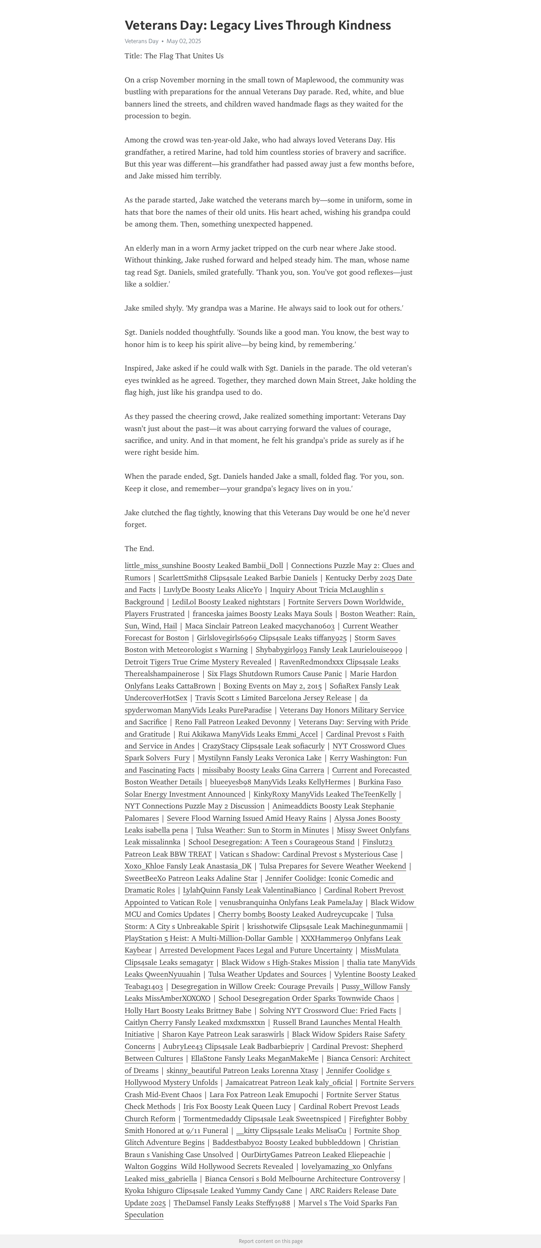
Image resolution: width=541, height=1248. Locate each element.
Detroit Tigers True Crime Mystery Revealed (198, 661)
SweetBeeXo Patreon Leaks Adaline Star (191, 878)
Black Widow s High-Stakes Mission (280, 962)
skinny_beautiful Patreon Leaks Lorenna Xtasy (242, 1070)
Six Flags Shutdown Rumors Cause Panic (275, 673)
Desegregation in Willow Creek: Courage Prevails (252, 986)
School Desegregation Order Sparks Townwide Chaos (306, 998)
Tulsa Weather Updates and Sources (267, 974)
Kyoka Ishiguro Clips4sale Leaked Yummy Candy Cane (213, 1190)
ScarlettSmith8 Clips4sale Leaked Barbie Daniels (237, 577)
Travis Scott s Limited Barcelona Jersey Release (273, 697)
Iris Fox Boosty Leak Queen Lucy (237, 1106)
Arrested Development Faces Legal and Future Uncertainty (256, 950)
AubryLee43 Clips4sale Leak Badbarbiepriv (233, 1046)
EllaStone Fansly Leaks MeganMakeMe (255, 1058)
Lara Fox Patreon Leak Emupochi (264, 1094)
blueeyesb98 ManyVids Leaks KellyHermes (280, 781)
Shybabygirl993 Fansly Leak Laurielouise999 (329, 649)
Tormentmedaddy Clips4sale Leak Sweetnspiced (262, 1118)
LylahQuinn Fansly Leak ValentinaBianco (249, 890)
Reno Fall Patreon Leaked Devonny (233, 721)
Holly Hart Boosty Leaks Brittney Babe (188, 1010)
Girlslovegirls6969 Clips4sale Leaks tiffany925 (272, 637)
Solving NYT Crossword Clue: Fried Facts (328, 1010)
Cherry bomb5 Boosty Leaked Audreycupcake (293, 914)
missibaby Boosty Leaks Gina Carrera (263, 770)
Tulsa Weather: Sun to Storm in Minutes (262, 830)
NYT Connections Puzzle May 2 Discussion (195, 806)
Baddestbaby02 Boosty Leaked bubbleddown (287, 1142)
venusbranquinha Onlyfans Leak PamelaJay (291, 902)
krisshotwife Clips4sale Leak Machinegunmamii (325, 926)
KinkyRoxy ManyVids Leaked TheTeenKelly (325, 794)
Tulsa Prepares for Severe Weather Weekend (333, 866)
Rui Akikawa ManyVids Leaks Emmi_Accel (248, 734)
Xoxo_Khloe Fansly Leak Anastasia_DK (188, 866)
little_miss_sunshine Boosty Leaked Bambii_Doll (204, 565)
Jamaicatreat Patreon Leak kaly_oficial (289, 1082)
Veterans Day (141, 41)
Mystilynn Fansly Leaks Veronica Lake (260, 757)
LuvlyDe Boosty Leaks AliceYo (213, 589)
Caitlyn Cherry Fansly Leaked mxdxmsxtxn (195, 1022)
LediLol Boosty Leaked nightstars (226, 601)
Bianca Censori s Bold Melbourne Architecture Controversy (302, 1178)
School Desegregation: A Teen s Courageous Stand (272, 842)
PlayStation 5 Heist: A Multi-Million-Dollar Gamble (209, 938)
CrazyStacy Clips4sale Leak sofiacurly (263, 746)
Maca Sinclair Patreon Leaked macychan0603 (260, 626)
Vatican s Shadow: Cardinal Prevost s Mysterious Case (309, 854)
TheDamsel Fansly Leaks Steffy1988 (232, 1202)
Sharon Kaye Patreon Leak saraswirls (223, 1034)
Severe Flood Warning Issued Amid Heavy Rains (246, 818)
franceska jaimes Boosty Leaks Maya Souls (262, 613)
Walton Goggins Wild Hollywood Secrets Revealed (209, 1166)
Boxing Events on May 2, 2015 (273, 686)
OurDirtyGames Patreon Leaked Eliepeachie (313, 1154)
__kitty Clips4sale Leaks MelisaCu (291, 1130)
